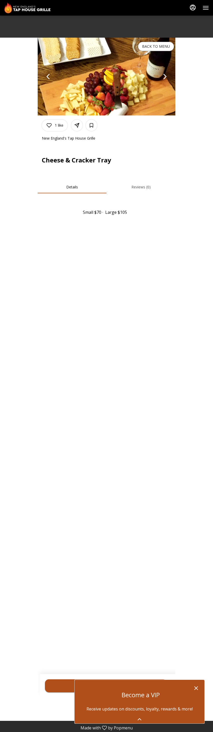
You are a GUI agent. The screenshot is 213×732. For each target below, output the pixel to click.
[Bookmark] (91, 125)
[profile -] (193, 7)
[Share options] (77, 125)
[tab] (72, 187)
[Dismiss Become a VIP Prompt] (196, 688)
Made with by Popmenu (68, 727)
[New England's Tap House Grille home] (27, 7)
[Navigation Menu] (205, 7)
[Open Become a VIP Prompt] (139, 719)
